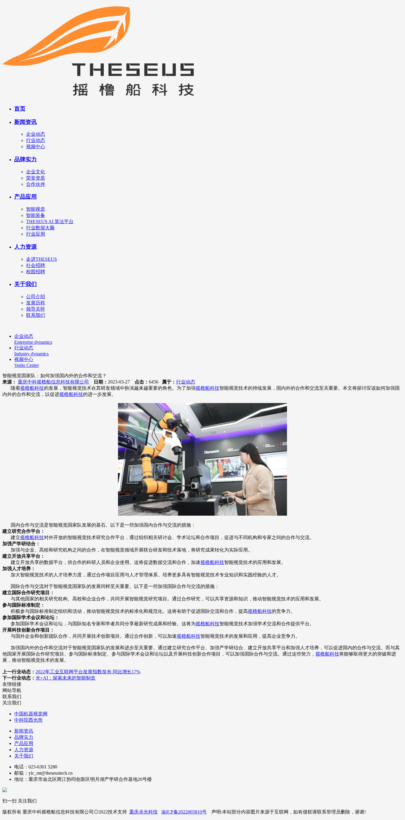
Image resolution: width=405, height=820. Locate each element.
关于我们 (25, 284)
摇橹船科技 (32, 388)
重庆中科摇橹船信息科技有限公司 (53, 381)
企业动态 (35, 134)
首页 (19, 109)
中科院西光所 (28, 720)
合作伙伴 (35, 184)
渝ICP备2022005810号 (184, 811)
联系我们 (35, 315)
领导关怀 (35, 308)
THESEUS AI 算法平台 (50, 221)
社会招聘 (35, 265)
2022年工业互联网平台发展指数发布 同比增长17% (88, 671)
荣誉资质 (35, 177)
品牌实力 (25, 159)
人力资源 (25, 247)
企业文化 (35, 171)
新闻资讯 (25, 122)
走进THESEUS (41, 259)
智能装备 (35, 215)
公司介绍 (35, 296)
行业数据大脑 (40, 227)
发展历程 (35, 302)
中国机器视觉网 (30, 713)
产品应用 (25, 197)
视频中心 (35, 146)
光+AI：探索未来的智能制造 (65, 677)
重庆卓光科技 (143, 811)
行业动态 (35, 140)
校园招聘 (35, 271)
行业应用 (35, 233)
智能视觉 (35, 209)
